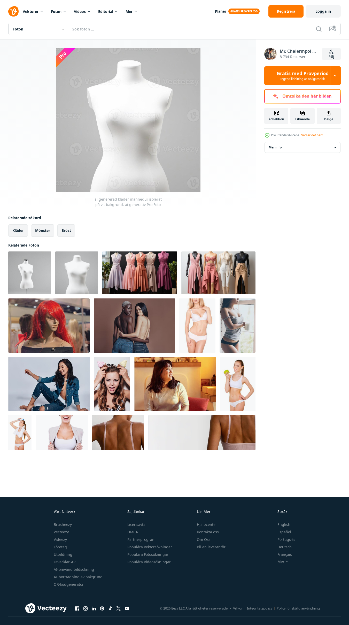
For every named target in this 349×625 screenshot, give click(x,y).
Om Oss (204, 539)
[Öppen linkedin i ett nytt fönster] (94, 608)
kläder (18, 230)
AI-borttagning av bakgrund (78, 576)
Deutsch (284, 546)
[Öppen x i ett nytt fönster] (119, 608)
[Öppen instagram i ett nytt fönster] (85, 608)
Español (284, 531)
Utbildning (63, 554)
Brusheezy (63, 524)
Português (286, 539)
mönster (42, 230)
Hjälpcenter (207, 524)
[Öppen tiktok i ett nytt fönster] (110, 608)
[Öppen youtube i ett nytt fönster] (127, 608)
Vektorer (30, 11)
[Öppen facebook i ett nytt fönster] (77, 608)
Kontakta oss (208, 531)
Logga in (323, 11)
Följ (331, 56)
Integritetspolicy (259, 608)
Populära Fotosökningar (147, 554)
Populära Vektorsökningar (149, 546)
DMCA (132, 531)
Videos (80, 11)
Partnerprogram (141, 539)
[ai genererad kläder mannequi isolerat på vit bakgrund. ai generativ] (29, 272)
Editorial (105, 11)
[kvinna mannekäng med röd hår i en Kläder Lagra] (49, 325)
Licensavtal (136, 524)
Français (284, 554)
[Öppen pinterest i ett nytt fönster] (102, 608)
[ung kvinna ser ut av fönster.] (175, 384)
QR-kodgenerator (69, 584)
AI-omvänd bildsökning (74, 569)
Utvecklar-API (65, 561)
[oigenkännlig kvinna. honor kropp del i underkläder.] (118, 432)
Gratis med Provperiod (303, 75)
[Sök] (319, 29)
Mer (129, 11)
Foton (56, 11)
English (283, 524)
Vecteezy (61, 531)
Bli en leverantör (211, 546)
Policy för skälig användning (298, 608)
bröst (66, 230)
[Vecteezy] (13, 11)
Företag (60, 546)
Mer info (275, 147)
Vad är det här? (312, 135)
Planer (220, 11)
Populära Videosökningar (149, 561)
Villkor (238, 608)
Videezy (60, 539)
